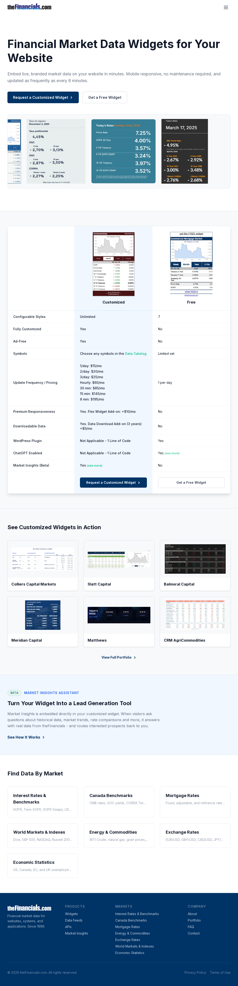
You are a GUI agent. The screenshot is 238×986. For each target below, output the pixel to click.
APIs (68, 927)
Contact (194, 933)
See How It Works (23, 737)
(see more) (172, 453)
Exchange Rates (127, 940)
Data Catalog (135, 353)
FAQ (191, 927)
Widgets (71, 914)
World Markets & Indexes (134, 946)
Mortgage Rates (127, 927)
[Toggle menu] (226, 7)
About (192, 914)
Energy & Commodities (132, 933)
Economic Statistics (129, 953)
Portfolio (194, 920)
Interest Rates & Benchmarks (137, 914)
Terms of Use (220, 972)
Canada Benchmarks (131, 920)
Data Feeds (74, 920)
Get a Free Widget (104, 97)
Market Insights (76, 933)
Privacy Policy (195, 972)
